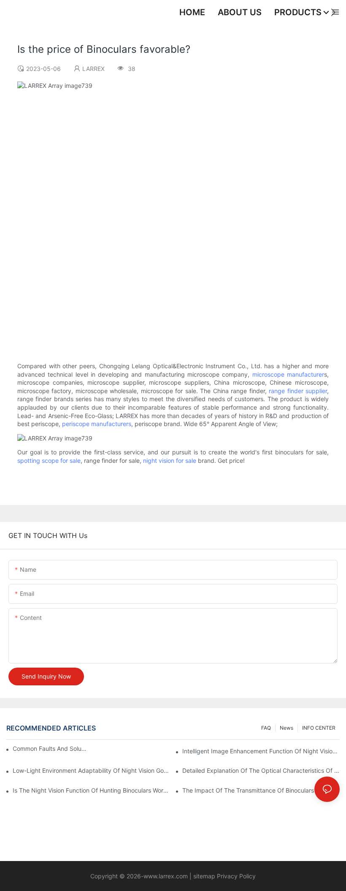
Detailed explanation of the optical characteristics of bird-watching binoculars (261, 770)
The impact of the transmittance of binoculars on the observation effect (261, 790)
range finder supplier (298, 390)
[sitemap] (192, 876)
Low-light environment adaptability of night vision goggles (91, 770)
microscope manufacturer (288, 374)
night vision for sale (169, 460)
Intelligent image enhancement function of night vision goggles (261, 751)
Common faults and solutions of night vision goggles (50, 748)
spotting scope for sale (49, 460)
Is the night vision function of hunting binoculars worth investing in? (91, 790)
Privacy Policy (235, 876)
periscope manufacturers (96, 423)
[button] (333, 12)
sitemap (204, 876)
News (286, 728)
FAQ (266, 728)
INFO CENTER (318, 728)
